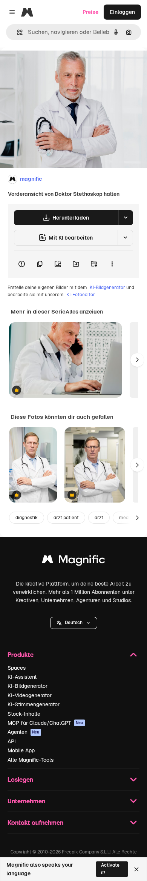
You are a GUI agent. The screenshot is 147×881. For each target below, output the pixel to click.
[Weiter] (137, 360)
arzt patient (66, 518)
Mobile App (21, 750)
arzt (99, 518)
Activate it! (110, 868)
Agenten (24, 732)
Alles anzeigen (84, 311)
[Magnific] (73, 561)
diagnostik (26, 518)
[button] (73, 623)
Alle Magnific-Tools (31, 759)
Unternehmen (26, 801)
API (12, 741)
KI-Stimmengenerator (34, 704)
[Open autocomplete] (16, 32)
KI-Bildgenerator (107, 287)
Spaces (17, 667)
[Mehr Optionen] (111, 264)
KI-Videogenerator (30, 695)
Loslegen (20, 779)
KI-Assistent (22, 676)
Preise (90, 12)
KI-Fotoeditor (80, 295)
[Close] (136, 869)
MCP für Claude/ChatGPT (45, 723)
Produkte (21, 654)
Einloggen (122, 12)
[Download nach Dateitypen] (125, 217)
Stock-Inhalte (24, 713)
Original (48, 64)
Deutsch (74, 623)
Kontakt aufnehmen (35, 822)
